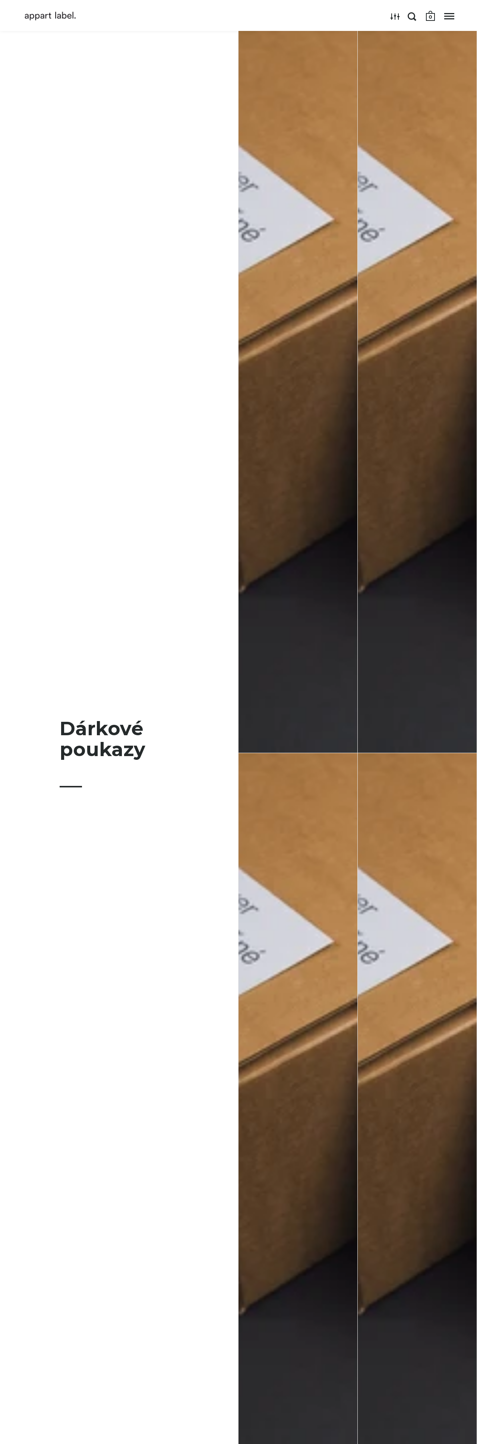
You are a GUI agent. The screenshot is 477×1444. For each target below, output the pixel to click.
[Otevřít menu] (449, 16)
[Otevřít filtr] (395, 16)
